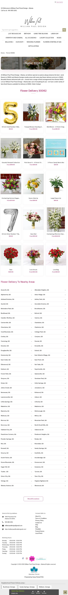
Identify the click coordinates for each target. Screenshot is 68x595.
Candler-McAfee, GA (8, 318)
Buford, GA (38, 313)
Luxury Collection (47, 38)
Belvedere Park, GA (7, 308)
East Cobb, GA (5, 360)
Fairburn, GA (5, 369)
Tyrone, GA (38, 472)
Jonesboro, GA (39, 388)
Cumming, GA (5, 341)
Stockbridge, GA (40, 458)
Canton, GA (38, 318)
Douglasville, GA (6, 350)
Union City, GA (5, 476)
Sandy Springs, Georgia (27, 587)
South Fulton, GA (6, 458)
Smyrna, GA (4, 453)
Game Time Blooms (41, 34)
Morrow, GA (4, 420)
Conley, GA (4, 336)
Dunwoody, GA (5, 355)
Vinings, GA (4, 481)
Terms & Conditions (41, 518)
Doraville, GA (39, 346)
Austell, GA (4, 304)
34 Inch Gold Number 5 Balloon (11, 127)
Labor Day (54, 34)
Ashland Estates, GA (7, 299)
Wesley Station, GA (7, 485)
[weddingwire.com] (41, 558)
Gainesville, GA (39, 374)
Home (3, 53)
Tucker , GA (4, 472)
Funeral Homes (39, 531)
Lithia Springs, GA (6, 402)
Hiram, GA (4, 383)
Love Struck (33, 270)
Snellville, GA (39, 453)
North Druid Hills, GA (41, 425)
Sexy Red (33, 234)
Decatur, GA (5, 346)
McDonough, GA (40, 411)
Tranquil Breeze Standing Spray (33, 127)
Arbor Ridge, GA (40, 295)
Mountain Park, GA (41, 420)
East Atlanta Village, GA (42, 355)
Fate (10, 270)
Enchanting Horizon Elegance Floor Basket (11, 198)
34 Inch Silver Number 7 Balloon (11, 234)
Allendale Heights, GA (42, 290)
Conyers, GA (39, 336)
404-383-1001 (12, 10)
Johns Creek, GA (6, 388)
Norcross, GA (5, 425)
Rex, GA (3, 444)
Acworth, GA (5, 290)
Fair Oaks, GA (39, 364)
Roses (59, 38)
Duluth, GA (38, 350)
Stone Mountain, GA (7, 462)
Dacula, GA (38, 341)
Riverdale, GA (39, 444)
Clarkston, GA (39, 327)
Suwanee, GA (39, 467)
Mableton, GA (39, 406)
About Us (38, 516)
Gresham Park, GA (40, 378)
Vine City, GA (39, 476)
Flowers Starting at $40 (52, 42)
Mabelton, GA (5, 406)
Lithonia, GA (38, 402)
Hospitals (38, 529)
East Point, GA (39, 360)
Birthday (27, 34)
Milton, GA (38, 416)
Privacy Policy (39, 520)
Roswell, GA (5, 448)
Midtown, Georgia (44, 587)
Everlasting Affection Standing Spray (56, 234)
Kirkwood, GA (39, 392)
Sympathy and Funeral (14, 38)
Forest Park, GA (6, 374)
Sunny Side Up (33, 198)
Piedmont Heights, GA (42, 434)
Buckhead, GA (5, 313)
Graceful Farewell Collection (11, 162)
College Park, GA (40, 332)
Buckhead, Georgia (9, 587)
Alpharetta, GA (6, 295)
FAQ (36, 524)
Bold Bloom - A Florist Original (56, 127)
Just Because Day (14, 34)
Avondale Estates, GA (42, 304)
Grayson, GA (5, 378)
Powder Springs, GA (7, 439)
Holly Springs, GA (40, 383)
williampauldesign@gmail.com (13, 525)
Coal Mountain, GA (7, 332)
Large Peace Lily (56, 198)
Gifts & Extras (33, 46)
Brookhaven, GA (40, 308)
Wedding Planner (33, 42)
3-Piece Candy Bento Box (56, 162)
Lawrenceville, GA (7, 397)
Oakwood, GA (39, 430)
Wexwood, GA (39, 485)
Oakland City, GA (6, 430)
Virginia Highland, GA (41, 481)
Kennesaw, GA (5, 392)
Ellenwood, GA (5, 364)
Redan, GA (38, 439)
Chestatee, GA (6, 327)
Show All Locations (33, 499)
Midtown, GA (5, 416)
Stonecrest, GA (40, 462)
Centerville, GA (6, 322)
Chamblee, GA (39, 322)
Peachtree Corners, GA (8, 434)
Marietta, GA (5, 411)
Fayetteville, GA (40, 369)
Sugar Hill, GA (5, 467)
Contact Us (38, 522)
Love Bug (56, 270)
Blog (36, 527)
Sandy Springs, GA (40, 448)
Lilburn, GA (38, 397)
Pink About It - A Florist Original (33, 162)
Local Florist (38, 533)
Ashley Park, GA (40, 299)
